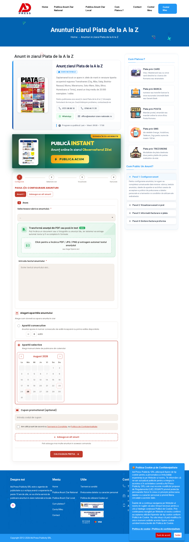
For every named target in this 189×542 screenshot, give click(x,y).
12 (34, 379)
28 (47, 391)
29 (53, 391)
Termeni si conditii (88, 486)
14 (47, 379)
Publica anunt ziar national (64, 9)
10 (22, 379)
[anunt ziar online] (135, 92)
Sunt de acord (163, 535)
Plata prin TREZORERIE (155, 148)
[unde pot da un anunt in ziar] (135, 132)
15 (53, 379)
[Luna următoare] (60, 356)
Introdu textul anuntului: (33, 261)
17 (22, 385)
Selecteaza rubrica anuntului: (34, 208)
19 (34, 385)
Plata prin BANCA (152, 89)
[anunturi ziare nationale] (135, 73)
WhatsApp (66, 116)
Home (45, 7)
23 (59, 385)
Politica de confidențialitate (166, 529)
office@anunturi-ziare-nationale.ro (96, 116)
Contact (137, 7)
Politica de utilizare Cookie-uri (94, 498)
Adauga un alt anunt (40, 194)
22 (53, 385)
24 (21, 391)
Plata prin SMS (150, 129)
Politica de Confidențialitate (84, 426)
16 (59, 379)
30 (59, 391)
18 (28, 385)
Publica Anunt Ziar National (65, 492)
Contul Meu (166, 8)
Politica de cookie (141, 529)
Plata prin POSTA (152, 109)
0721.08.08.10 (68, 108)
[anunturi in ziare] (135, 112)
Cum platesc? (119, 9)
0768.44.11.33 (90, 108)
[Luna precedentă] (21, 356)
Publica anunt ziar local (95, 9)
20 (40, 385)
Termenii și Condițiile (57, 426)
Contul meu (150, 9)
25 (28, 391)
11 (28, 379)
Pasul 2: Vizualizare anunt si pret (148, 205)
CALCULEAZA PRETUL (64, 454)
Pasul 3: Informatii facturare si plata (150, 213)
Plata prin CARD (151, 69)
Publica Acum (72, 159)
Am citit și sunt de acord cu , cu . (59, 426)
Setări (178, 535)
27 (40, 391)
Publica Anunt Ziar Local (63, 498)
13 (40, 379)
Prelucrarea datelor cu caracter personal (99, 492)
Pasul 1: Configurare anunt (145, 177)
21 (47, 385)
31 (22, 397)
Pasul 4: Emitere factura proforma (149, 221)
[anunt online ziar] (135, 152)
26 (34, 391)
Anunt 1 (20, 194)
